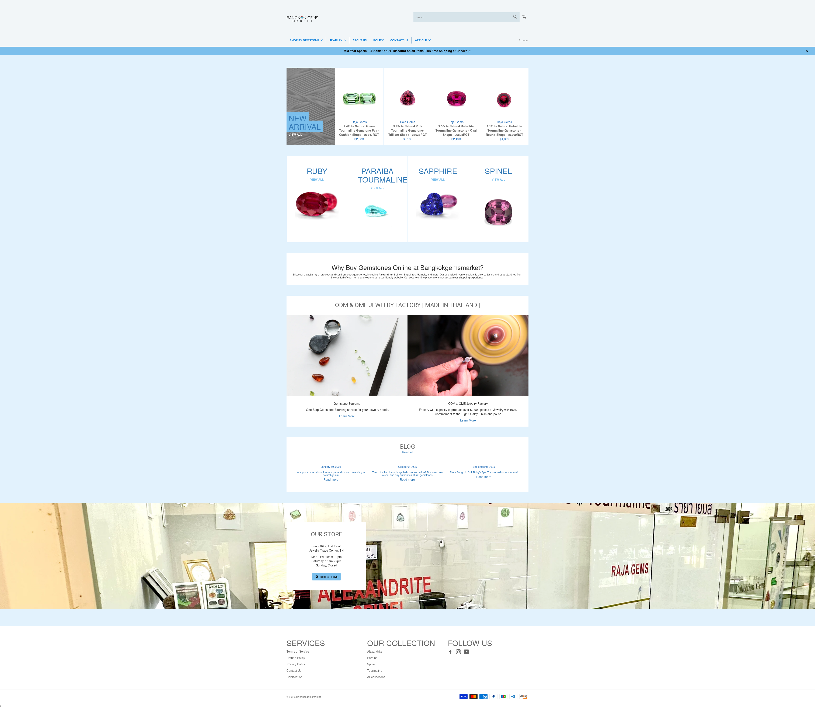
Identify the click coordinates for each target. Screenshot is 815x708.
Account (523, 40)
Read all (407, 452)
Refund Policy (296, 658)
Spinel (371, 664)
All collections (376, 677)
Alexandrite (374, 651)
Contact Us (294, 670)
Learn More (347, 416)
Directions (328, 577)
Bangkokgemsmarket (308, 696)
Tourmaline (374, 670)
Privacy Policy (296, 664)
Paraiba (372, 658)
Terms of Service (298, 651)
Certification (294, 677)
